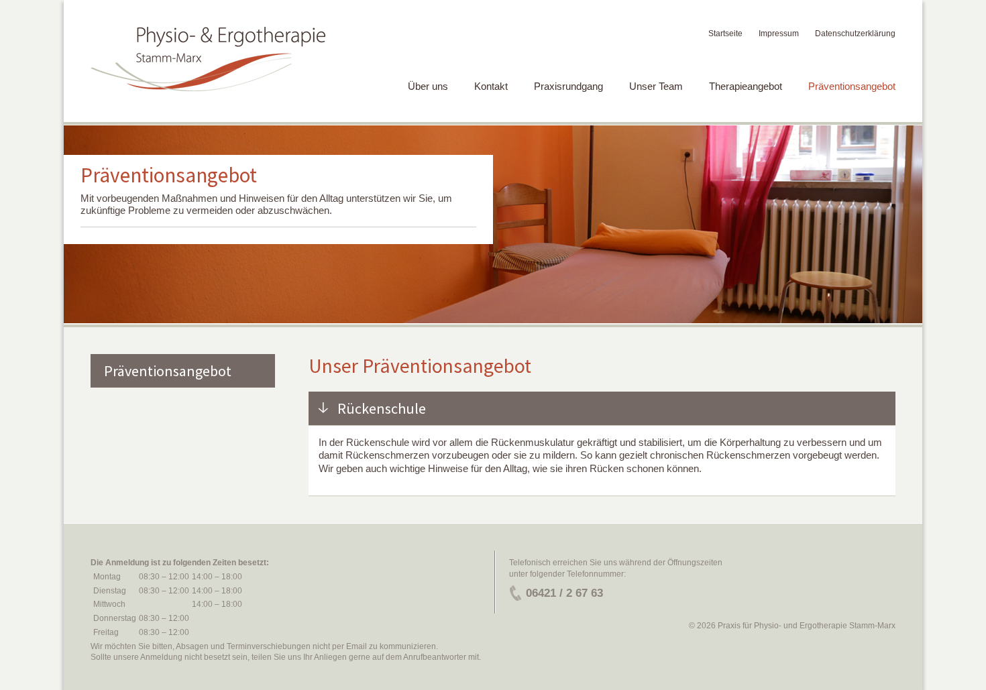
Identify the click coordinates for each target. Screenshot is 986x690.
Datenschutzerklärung (855, 33)
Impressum (779, 33)
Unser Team (656, 86)
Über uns (428, 86)
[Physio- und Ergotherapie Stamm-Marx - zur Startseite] (208, 59)
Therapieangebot (745, 86)
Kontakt (491, 86)
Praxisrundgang (568, 86)
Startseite (725, 33)
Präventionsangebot (851, 86)
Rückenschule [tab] (381, 408)
